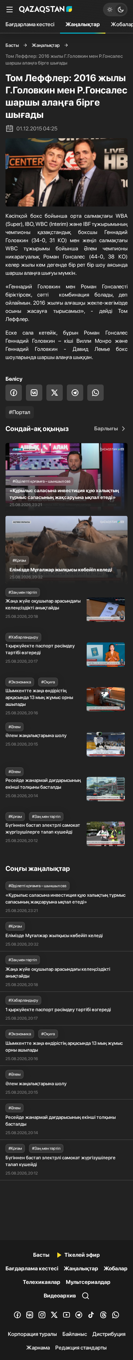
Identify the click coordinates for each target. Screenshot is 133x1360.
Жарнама (38, 1347)
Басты (12, 45)
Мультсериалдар (88, 1282)
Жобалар (116, 1268)
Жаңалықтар (82, 24)
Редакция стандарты (81, 1347)
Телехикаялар (41, 1282)
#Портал (19, 412)
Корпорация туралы (32, 1334)
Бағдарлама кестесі (30, 24)
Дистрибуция (108, 1334)
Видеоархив (60, 1295)
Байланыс (74, 1334)
